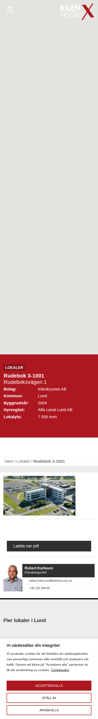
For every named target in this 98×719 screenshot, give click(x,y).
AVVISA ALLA (49, 710)
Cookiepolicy (60, 670)
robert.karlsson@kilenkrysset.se (50, 580)
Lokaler (23, 461)
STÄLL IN (49, 698)
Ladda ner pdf (26, 546)
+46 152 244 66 (39, 588)
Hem (9, 461)
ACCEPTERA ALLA (49, 685)
